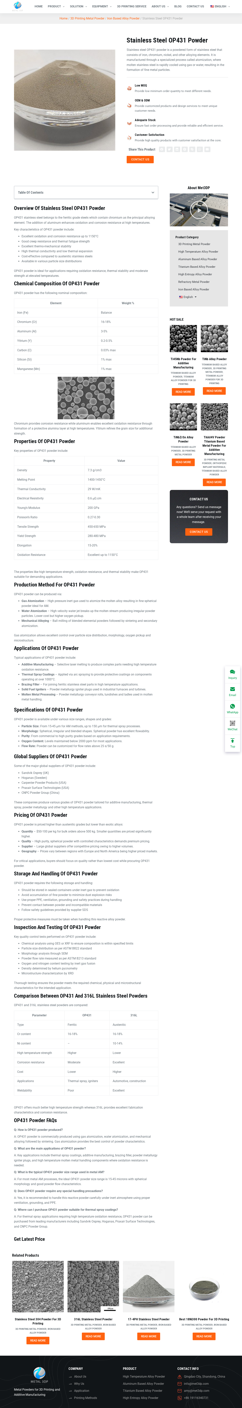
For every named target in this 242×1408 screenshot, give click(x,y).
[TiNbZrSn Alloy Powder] (183, 416)
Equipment (100, 6)
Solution (76, 6)
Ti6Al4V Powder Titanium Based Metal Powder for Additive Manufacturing (214, 445)
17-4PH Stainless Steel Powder (149, 1319)
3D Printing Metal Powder (87, 18)
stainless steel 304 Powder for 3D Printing (38, 1321)
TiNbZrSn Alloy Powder (183, 439)
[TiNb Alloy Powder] (214, 338)
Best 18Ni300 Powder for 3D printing (204, 1319)
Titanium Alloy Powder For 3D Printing (183, 380)
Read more (183, 392)
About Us (158, 6)
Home (39, 6)
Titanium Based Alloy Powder (196, 266)
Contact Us (195, 6)
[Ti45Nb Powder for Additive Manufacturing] (183, 338)
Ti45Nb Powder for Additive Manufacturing (183, 363)
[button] (162, 149)
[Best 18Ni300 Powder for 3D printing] (204, 1286)
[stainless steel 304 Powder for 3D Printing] (38, 1286)
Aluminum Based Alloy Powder (197, 259)
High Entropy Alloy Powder (195, 274)
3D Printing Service (131, 6)
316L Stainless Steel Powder (93, 1319)
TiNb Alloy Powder (214, 359)
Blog (178, 6)
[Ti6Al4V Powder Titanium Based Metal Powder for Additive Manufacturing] (214, 416)
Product (54, 6)
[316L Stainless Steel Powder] (93, 1286)
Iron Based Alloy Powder (123, 18)
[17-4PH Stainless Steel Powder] (149, 1286)
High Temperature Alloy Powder (198, 251)
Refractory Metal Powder (193, 282)
